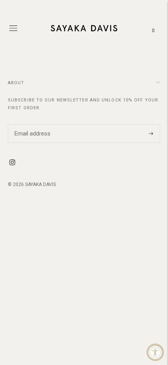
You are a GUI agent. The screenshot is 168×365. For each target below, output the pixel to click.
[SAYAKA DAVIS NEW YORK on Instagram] (12, 163)
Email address (31, 124)
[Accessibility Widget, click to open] (155, 352)
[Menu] (13, 28)
